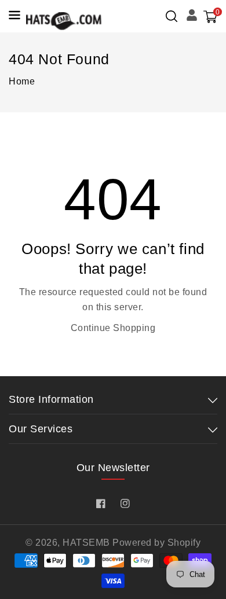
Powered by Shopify (156, 542)
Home (22, 81)
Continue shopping (113, 328)
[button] (171, 16)
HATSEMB (86, 542)
